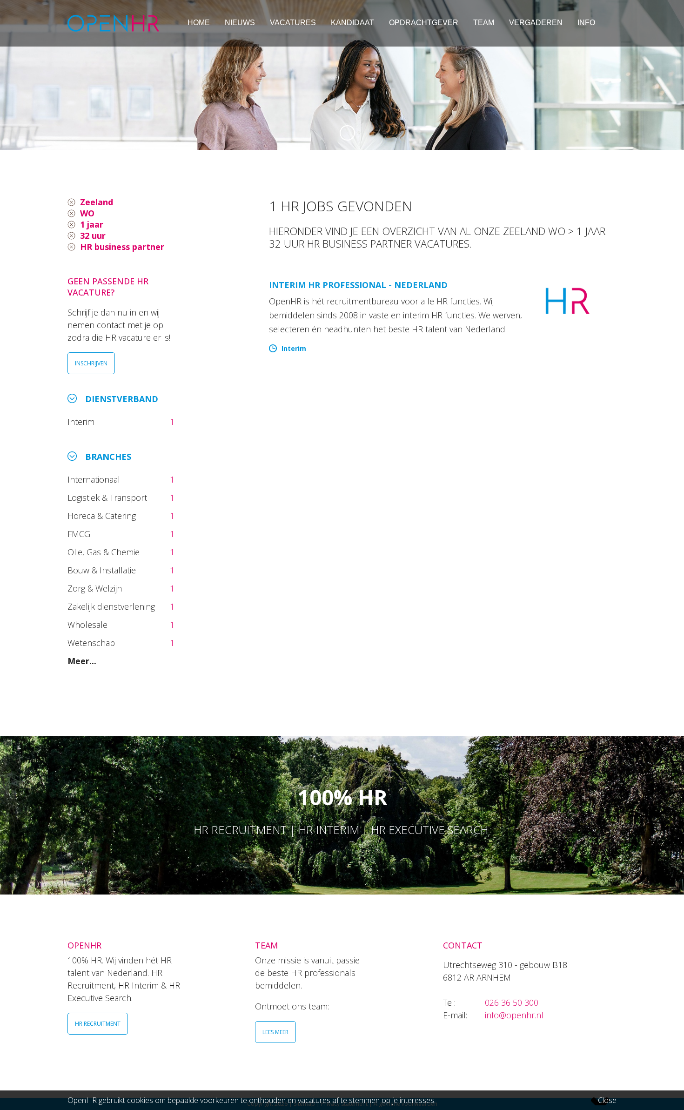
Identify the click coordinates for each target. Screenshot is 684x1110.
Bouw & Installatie (102, 570)
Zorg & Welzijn (95, 588)
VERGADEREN (536, 23)
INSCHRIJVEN (91, 363)
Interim (83, 421)
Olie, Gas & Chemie (104, 552)
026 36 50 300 (511, 1002)
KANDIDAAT (352, 23)
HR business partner (122, 246)
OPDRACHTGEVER (423, 23)
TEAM (483, 23)
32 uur (93, 235)
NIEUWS (240, 23)
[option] (342, 75)
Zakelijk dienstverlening (112, 606)
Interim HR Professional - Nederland (358, 284)
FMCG (80, 533)
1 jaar (91, 224)
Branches (108, 456)
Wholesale (88, 624)
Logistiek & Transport (108, 497)
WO (87, 213)
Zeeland (96, 202)
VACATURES (293, 23)
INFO (586, 23)
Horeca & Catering (102, 515)
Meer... (81, 660)
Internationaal (94, 479)
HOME (199, 23)
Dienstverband (121, 398)
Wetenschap (93, 642)
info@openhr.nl (514, 1015)
